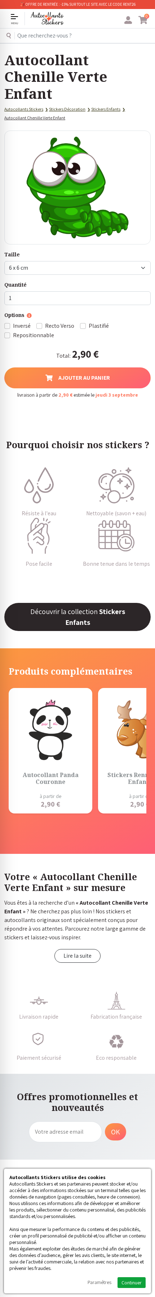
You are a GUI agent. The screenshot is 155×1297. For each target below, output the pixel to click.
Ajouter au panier (84, 377)
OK (115, 1132)
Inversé (22, 326)
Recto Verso (59, 326)
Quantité (15, 284)
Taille (12, 254)
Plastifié (99, 326)
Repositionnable (33, 335)
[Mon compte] (128, 20)
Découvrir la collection (77, 617)
